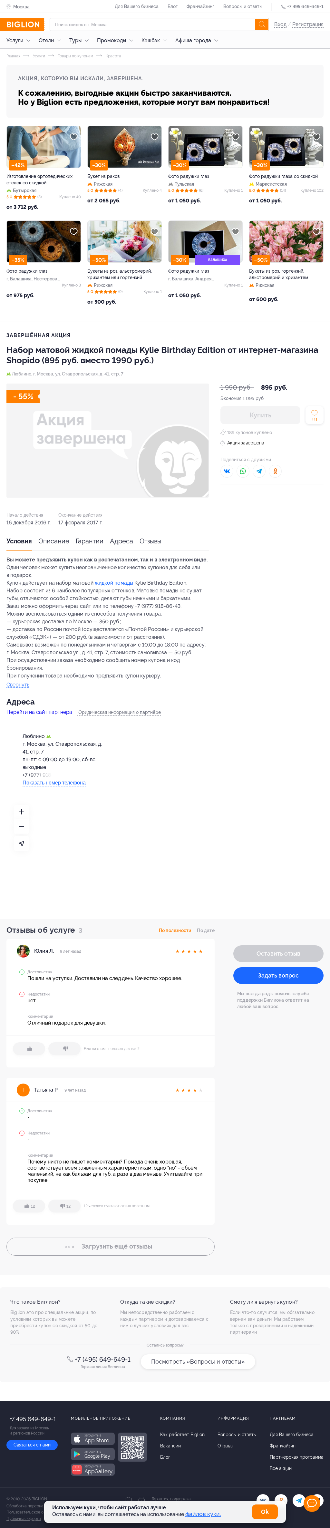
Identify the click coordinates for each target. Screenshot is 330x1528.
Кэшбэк (150, 40)
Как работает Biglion (182, 1434)
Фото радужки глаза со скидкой (283, 176)
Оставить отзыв (278, 953)
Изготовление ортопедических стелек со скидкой (39, 179)
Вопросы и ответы (242, 6)
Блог (173, 6)
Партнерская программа (297, 1457)
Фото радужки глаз (188, 176)
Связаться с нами (32, 1444)
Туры (75, 40)
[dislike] (64, 1048)
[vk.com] (263, 1500)
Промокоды (111, 40)
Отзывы (150, 541)
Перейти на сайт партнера (39, 712)
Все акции (281, 1468)
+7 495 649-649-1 (305, 6)
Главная (13, 56)
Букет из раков (103, 176)
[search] (261, 24)
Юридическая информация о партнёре (119, 712)
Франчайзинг (200, 6)
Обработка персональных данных (37, 1506)
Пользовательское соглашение (34, 1512)
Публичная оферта (23, 1518)
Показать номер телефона (54, 782)
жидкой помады (114, 583)
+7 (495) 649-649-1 (103, 1359)
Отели (46, 40)
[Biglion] (25, 24)
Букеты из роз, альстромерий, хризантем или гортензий (119, 274)
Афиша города (193, 40)
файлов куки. (203, 1514)
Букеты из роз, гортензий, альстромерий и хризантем (278, 274)
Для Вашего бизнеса (137, 6)
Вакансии (170, 1445)
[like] (29, 1048)
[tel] (299, 1500)
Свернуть (17, 685)
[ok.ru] (281, 1500)
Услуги (14, 40)
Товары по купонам (75, 56)
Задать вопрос (278, 975)
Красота (113, 56)
